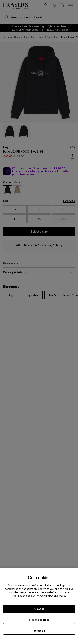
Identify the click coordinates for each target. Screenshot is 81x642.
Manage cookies (39, 619)
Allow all (39, 608)
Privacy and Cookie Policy (51, 595)
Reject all (39, 630)
